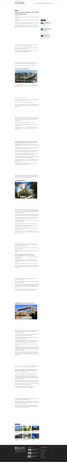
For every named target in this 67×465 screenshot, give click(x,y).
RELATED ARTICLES (17, 424)
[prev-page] (15, 441)
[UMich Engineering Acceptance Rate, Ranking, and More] (18, 436)
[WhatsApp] (20, 412)
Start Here (16, 0)
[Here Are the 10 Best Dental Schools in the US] (29, 457)
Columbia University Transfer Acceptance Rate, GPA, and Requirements (48, 29)
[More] (22, 412)
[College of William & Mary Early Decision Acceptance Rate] (18, 428)
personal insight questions (25, 159)
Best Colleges (39, 3)
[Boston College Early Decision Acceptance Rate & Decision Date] (27, 428)
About (17, 0)
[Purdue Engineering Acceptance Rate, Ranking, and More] (35, 436)
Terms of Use (44, 461)
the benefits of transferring (21, 365)
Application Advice (46, 3)
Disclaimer (51, 461)
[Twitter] (17, 412)
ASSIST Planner (28, 341)
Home (35, 3)
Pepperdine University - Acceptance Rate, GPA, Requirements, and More (47, 35)
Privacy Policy (48, 461)
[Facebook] (51, 0)
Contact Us (20, 0)
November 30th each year (18, 210)
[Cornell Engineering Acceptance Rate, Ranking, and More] (27, 436)
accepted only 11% (23, 127)
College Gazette (17, 15)
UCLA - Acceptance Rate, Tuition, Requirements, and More (47, 23)
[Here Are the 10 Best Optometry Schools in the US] (29, 453)
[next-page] (16, 441)
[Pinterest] (18, 412)
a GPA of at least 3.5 (33, 143)
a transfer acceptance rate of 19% (27, 84)
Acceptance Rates (18, 9)
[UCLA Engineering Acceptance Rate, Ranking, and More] (35, 428)
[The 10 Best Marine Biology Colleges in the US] (29, 450)
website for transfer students (25, 256)
